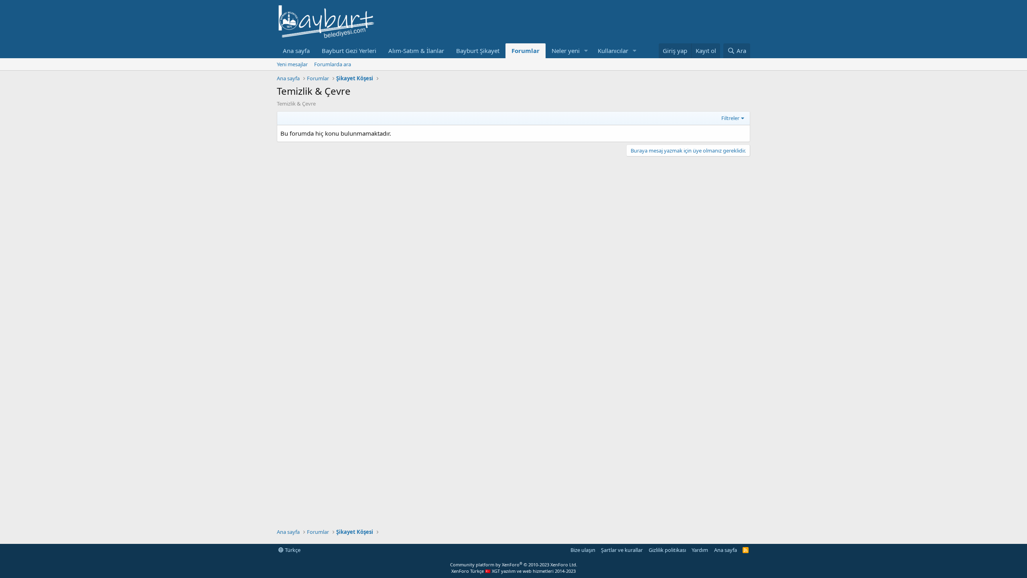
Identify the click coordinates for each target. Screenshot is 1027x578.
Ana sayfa (296, 51)
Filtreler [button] (730, 118)
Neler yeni (566, 51)
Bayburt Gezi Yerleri (349, 51)
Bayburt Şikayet (477, 51)
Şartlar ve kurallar (622, 550)
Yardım (700, 550)
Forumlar (525, 51)
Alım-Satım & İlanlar (416, 51)
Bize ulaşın (582, 550)
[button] (586, 50)
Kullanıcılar (613, 51)
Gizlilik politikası (667, 550)
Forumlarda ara (332, 64)
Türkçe (292, 550)
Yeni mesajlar (292, 64)
